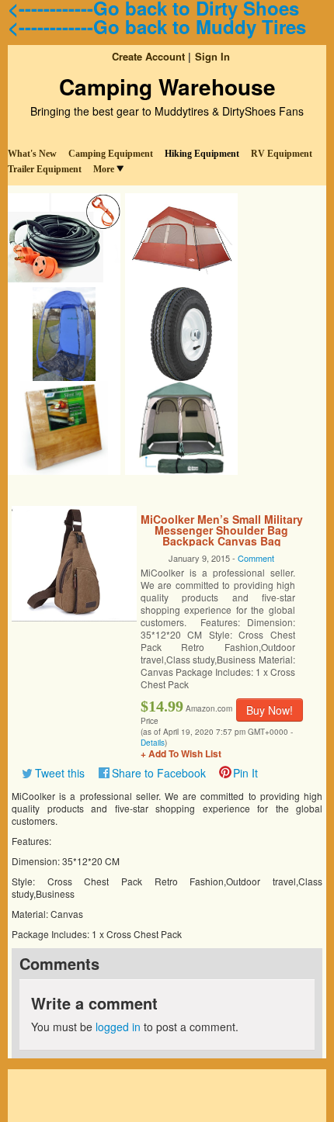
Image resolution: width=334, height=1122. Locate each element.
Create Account (148, 56)
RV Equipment (281, 153)
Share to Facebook (159, 773)
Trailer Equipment (45, 169)
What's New (32, 153)
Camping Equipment (110, 153)
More (103, 169)
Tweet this (60, 773)
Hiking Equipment (202, 153)
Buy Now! (269, 710)
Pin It (245, 773)
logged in (118, 1026)
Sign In (212, 56)
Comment (256, 558)
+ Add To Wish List (181, 753)
